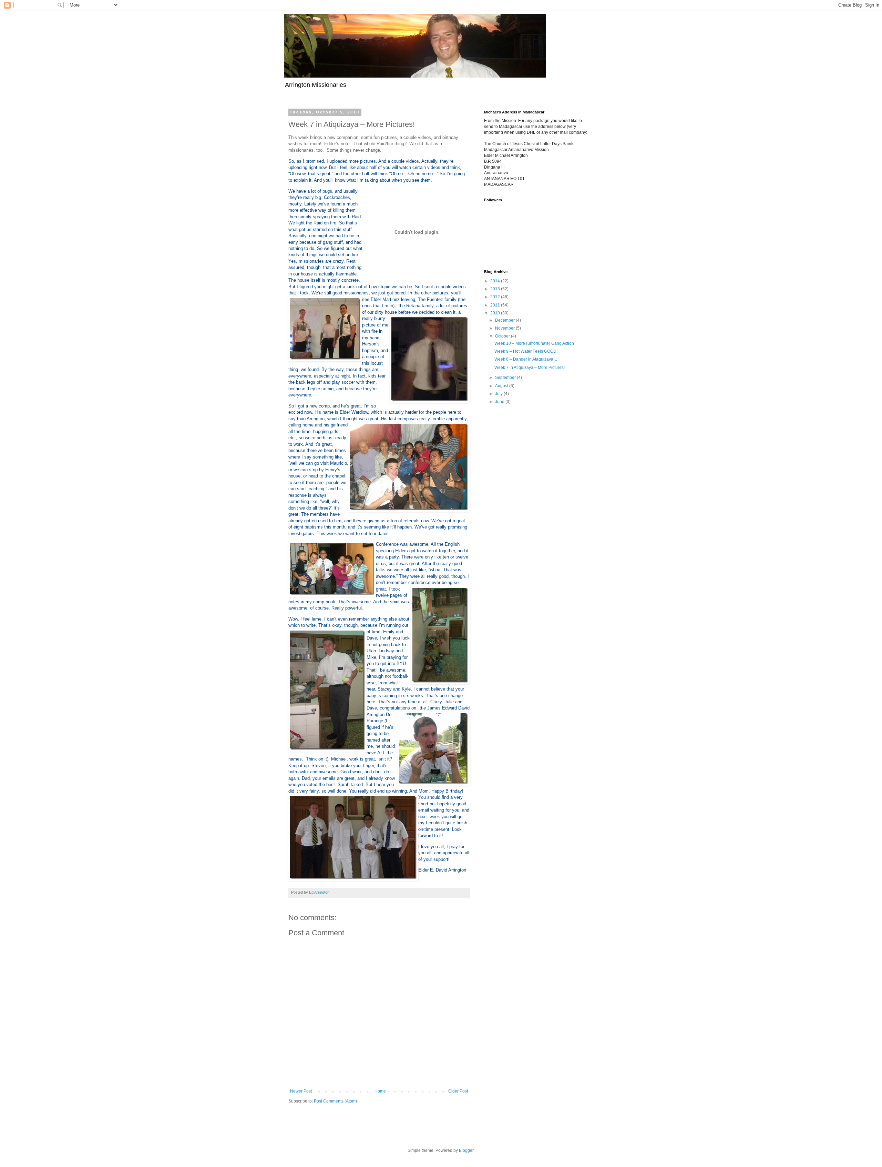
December (505, 320)
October (503, 336)
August (502, 385)
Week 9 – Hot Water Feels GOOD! (525, 351)
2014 (495, 281)
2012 (495, 296)
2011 (495, 305)
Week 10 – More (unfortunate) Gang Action (534, 343)
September (506, 377)
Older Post (458, 1091)
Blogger (466, 1150)
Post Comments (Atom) (335, 1101)
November (505, 328)
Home (380, 1091)
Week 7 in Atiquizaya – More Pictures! (529, 367)
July (499, 393)
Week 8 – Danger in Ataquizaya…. (526, 359)
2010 (495, 313)
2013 (495, 288)
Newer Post (301, 1091)
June (500, 401)
